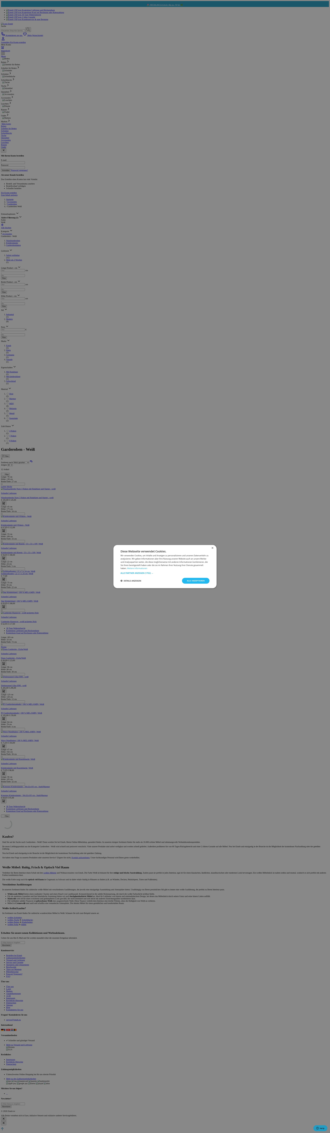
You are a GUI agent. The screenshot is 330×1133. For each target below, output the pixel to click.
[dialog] (165, 566)
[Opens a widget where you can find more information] (320, 1128)
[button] (165, 573)
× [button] (212, 548)
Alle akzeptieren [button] (196, 580)
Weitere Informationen (137, 568)
